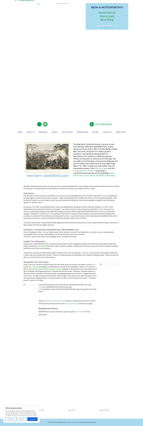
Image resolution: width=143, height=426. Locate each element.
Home (19, 132)
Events (54, 132)
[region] (21, 414)
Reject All (21, 419)
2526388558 (103, 124)
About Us (31, 132)
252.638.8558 (42, 246)
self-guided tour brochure (84, 170)
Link (39, 287)
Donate (95, 132)
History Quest (107, 16)
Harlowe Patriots (107, 12)
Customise (11, 419)
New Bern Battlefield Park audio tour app (46, 269)
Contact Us (107, 132)
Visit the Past (67, 132)
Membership (82, 132)
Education (43, 132)
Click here (79, 312)
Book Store (121, 132)
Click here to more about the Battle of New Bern (94, 174)
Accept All (32, 419)
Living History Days (71, 304)
